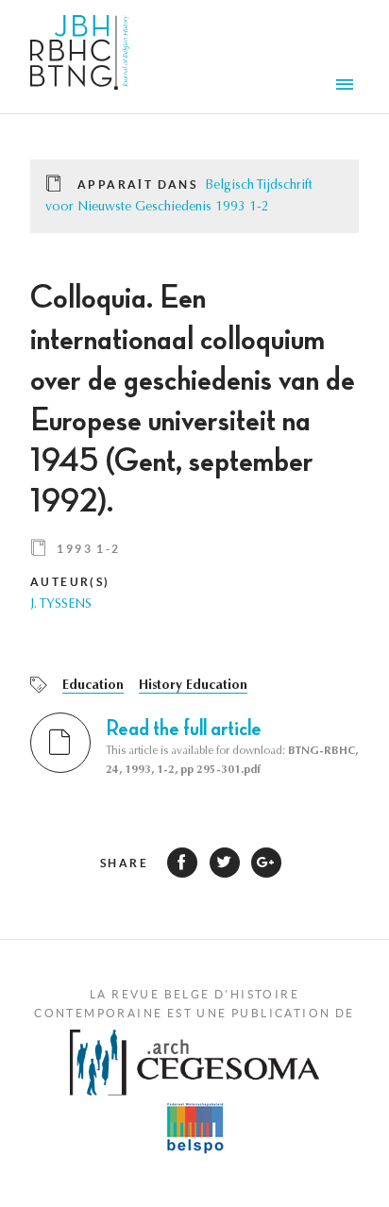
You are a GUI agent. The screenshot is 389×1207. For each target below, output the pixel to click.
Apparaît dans (137, 184)
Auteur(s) (70, 582)
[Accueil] (79, 56)
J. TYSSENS (61, 605)
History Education (193, 686)
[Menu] (347, 86)
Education (93, 686)
